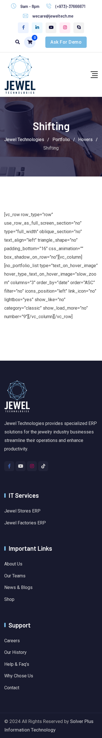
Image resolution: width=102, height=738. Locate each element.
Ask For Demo (66, 42)
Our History (15, 652)
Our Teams (15, 576)
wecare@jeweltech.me (52, 15)
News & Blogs (18, 587)
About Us (13, 564)
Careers (12, 640)
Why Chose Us (18, 676)
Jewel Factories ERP (25, 523)
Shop (9, 599)
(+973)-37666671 (70, 6)
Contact (11, 687)
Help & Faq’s (16, 664)
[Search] (17, 42)
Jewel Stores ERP (22, 511)
